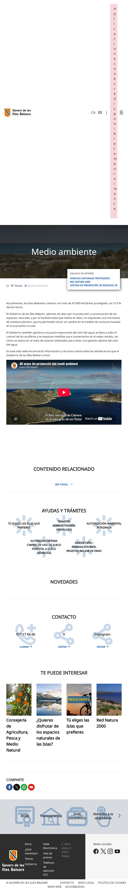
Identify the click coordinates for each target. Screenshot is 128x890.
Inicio (28, 844)
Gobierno (31, 864)
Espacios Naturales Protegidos (90, 278)
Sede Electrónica (77, 816)
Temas (29, 858)
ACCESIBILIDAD (74, 886)
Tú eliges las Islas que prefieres (77, 726)
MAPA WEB (54, 886)
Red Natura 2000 (80, 281)
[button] (120, 816)
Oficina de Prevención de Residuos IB (93, 285)
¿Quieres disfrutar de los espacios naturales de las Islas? (48, 732)
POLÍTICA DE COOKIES (112, 882)
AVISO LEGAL (86, 882)
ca (93, 112)
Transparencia (51, 816)
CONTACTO (67, 882)
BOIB (25, 816)
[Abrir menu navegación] (121, 112)
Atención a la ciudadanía (103, 816)
